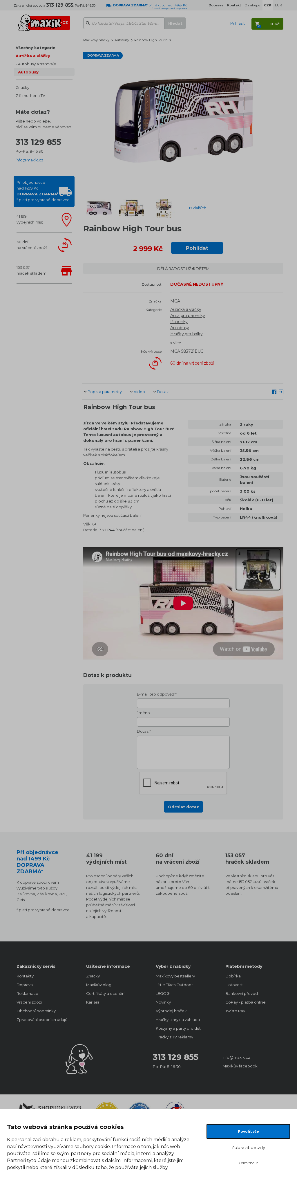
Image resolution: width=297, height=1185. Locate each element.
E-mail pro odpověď (155, 694)
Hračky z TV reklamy (174, 1037)
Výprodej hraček (171, 1010)
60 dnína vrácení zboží (32, 244)
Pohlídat (197, 248)
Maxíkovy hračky (96, 40)
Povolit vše (248, 1131)
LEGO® (163, 993)
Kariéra (92, 1002)
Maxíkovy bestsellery (175, 976)
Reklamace (27, 993)
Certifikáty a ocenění (105, 993)
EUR (278, 5)
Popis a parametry (105, 391)
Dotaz (163, 391)
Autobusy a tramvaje (37, 64)
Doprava (25, 984)
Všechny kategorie (35, 47)
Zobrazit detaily (248, 1147)
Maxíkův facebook (240, 1066)
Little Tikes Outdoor (174, 984)
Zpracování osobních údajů (42, 1019)
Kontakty (25, 976)
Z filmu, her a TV (30, 95)
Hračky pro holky (186, 333)
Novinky (163, 1002)
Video (139, 391)
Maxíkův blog (98, 984)
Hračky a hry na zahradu (178, 1019)
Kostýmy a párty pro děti (179, 1028)
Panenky (179, 321)
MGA (175, 301)
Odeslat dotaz (183, 806)
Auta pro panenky (187, 315)
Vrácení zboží (29, 1002)
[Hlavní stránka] (44, 20)
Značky (22, 87)
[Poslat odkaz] (281, 391)
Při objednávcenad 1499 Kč (43, 191)
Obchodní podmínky (36, 1010)
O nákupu (252, 5)
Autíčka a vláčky (33, 55)
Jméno (143, 712)
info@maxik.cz (29, 160)
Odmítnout (248, 1163)
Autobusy (28, 72)
